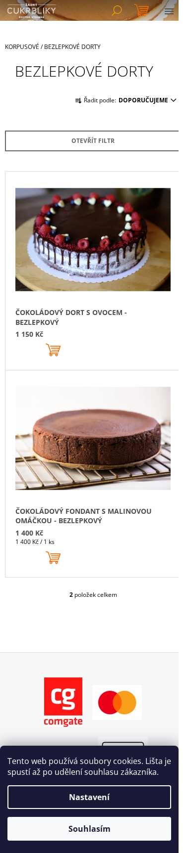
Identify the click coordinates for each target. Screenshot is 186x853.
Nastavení (89, 797)
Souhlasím (89, 828)
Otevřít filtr (93, 140)
